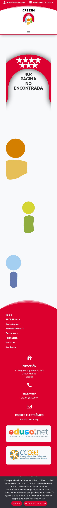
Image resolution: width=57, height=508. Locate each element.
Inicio (9, 315)
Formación (11, 338)
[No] (53, 492)
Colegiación (12, 324)
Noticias (10, 342)
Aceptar (17, 503)
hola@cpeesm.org (29, 419)
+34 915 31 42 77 (29, 398)
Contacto (11, 347)
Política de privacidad (35, 503)
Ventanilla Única (43, 2)
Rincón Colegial (16, 2)
